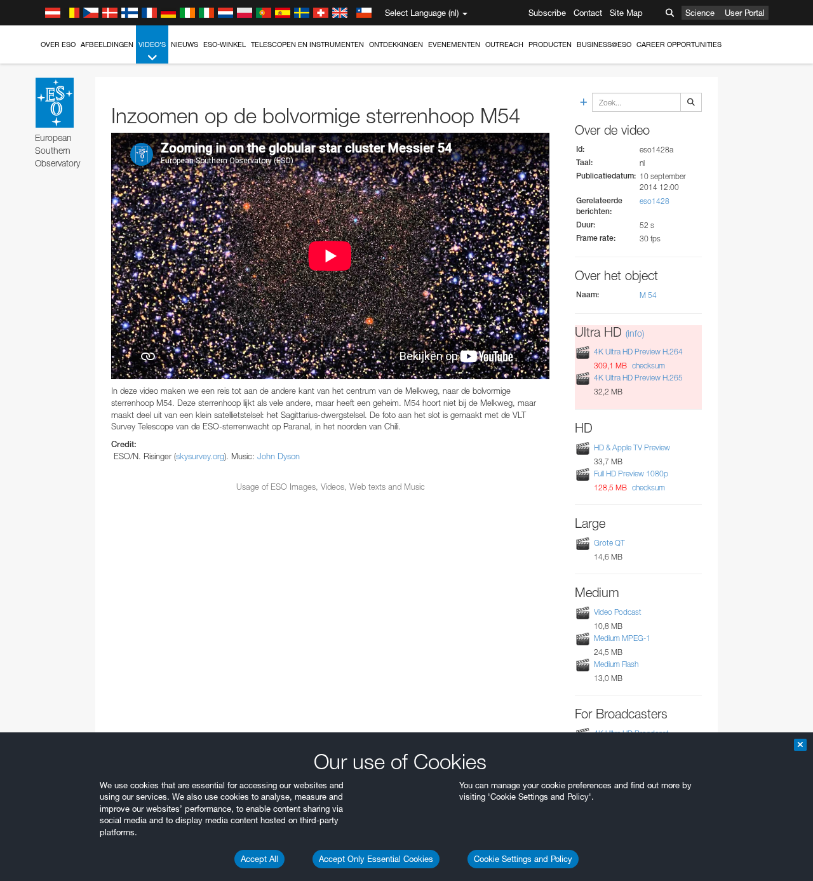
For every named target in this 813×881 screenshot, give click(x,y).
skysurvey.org (200, 456)
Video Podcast (618, 612)
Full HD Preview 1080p (631, 473)
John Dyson (278, 456)
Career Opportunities (679, 44)
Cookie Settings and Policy (523, 859)
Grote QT (609, 543)
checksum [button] (647, 365)
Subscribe (547, 13)
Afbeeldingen (107, 44)
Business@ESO (604, 44)
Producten (550, 44)
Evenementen (454, 44)
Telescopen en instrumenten (307, 44)
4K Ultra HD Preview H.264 (638, 351)
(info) (635, 333)
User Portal (745, 13)
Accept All (259, 859)
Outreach (504, 44)
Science (700, 13)
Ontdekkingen (396, 44)
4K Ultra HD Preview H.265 (638, 378)
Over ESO (58, 44)
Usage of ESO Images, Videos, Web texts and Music (330, 486)
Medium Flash (616, 664)
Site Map (626, 13)
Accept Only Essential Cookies (376, 859)
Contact (588, 13)
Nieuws (184, 44)
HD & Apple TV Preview (632, 447)
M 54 (648, 295)
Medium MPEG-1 (622, 638)
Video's (152, 44)
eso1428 (654, 201)
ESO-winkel (224, 44)
